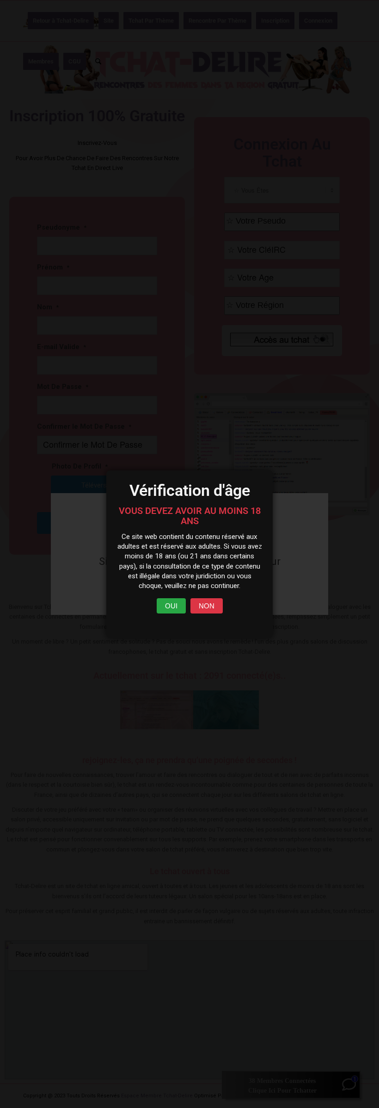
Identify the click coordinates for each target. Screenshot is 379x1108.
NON (206, 606)
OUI (171, 606)
